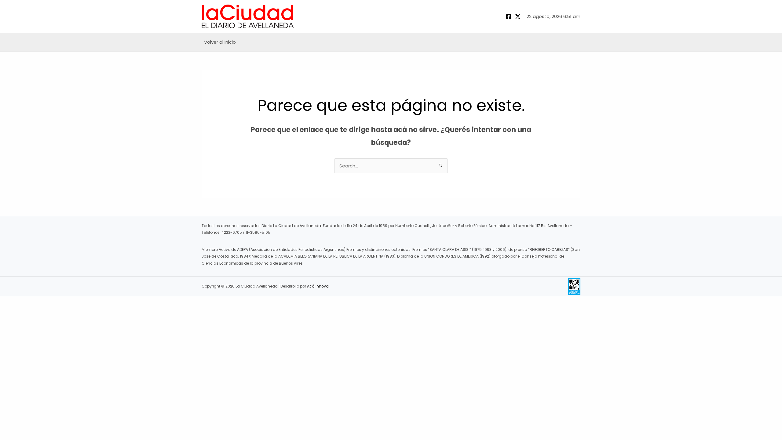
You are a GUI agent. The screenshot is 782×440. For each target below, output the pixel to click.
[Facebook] (508, 16)
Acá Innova (318, 286)
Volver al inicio (220, 42)
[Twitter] (518, 16)
